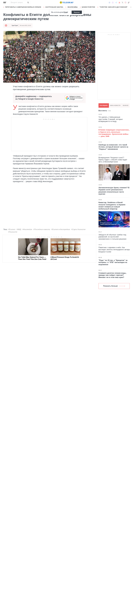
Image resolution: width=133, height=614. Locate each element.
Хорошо (77, 12)
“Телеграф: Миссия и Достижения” (113, 7)
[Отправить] (28, 2)
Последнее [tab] (104, 105)
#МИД (19, 229)
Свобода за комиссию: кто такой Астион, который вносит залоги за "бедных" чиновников (113, 147)
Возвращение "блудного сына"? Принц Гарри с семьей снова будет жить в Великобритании (113, 160)
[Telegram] (116, 2)
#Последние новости (41, 229)
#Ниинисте (12, 232)
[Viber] (113, 2)
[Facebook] (109, 2)
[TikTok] (128, 2)
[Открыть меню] (5, 2)
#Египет (11, 229)
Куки (65, 12)
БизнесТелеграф (88, 7)
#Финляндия (27, 229)
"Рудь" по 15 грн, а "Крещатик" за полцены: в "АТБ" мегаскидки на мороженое (113, 262)
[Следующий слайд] (131, 7)
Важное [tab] (125, 105)
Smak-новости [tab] (115, 105)
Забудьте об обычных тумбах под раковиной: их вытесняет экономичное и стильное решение (112, 237)
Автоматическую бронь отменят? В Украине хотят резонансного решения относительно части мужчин (114, 191)
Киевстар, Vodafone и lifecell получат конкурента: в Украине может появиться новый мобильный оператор (112, 206)
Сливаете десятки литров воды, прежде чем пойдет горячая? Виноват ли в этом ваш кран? (112, 275)
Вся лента (103, 111)
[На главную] (66, 2)
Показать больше (110, 286)
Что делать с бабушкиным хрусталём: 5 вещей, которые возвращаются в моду (111, 119)
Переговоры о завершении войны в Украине (23, 7)
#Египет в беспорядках (60, 229)
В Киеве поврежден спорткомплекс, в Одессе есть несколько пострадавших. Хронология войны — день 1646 (114, 133)
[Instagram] (125, 2)
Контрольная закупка (54, 7)
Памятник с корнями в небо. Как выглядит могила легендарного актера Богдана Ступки (114, 250)
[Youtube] (119, 2)
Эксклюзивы (72, 7)
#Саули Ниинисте (78, 229)
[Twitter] (122, 2)
